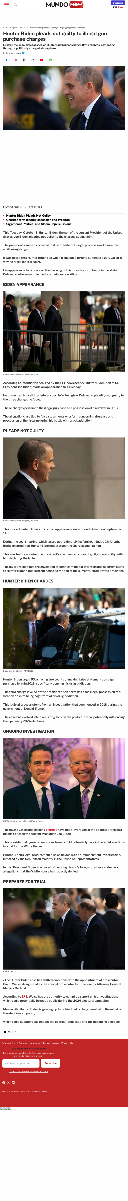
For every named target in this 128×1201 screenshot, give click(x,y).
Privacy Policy (67, 1043)
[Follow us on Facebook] (3, 1082)
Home (5, 28)
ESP (115, 7)
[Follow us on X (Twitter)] (8, 1082)
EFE (24, 996)
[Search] (15, 4)
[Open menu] (6, 4)
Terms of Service (51, 1043)
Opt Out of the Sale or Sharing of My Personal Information (24, 1091)
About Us (23, 1043)
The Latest (23, 28)
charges (51, 830)
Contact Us (35, 1043)
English (13, 28)
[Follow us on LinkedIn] (13, 1082)
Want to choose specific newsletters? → (28, 1071)
